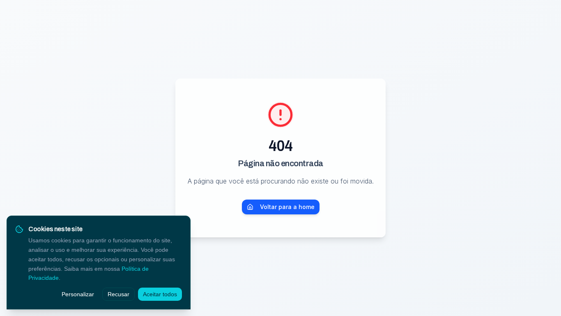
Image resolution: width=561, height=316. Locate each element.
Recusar (118, 294)
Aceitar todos (160, 294)
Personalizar (78, 294)
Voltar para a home (287, 206)
